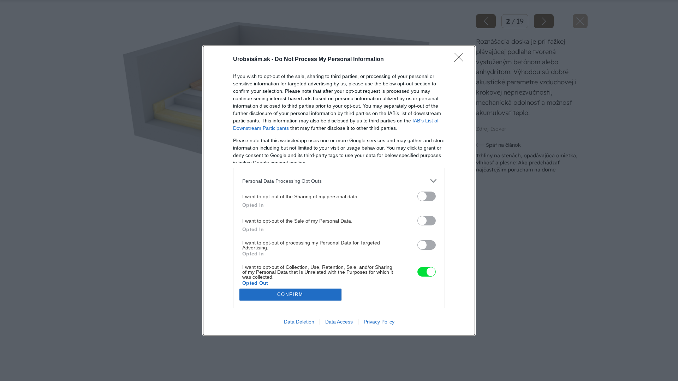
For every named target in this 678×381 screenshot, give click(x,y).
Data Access (339, 322)
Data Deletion (299, 322)
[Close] (461, 59)
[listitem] (339, 181)
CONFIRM (290, 294)
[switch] (426, 196)
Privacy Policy (379, 322)
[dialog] (339, 190)
